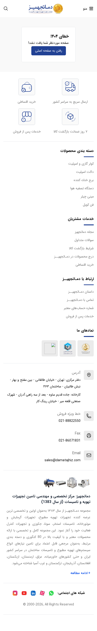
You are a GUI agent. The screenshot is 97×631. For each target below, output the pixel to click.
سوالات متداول (84, 240)
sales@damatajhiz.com (62, 460)
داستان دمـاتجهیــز (81, 291)
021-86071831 (70, 440)
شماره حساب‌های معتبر (79, 308)
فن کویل (88, 204)
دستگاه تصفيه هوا (82, 188)
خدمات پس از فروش (80, 316)
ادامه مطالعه (80, 573)
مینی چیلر (87, 196)
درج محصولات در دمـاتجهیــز (74, 256)
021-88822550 (70, 420)
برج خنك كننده (84, 180)
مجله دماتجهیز (84, 231)
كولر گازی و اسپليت (81, 163)
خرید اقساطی (85, 264)
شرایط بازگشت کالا (81, 248)
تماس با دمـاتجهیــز (80, 299)
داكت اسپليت (85, 171)
